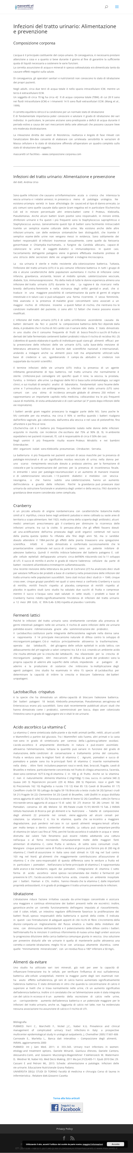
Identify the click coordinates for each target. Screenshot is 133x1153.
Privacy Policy (64, 1128)
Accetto (115, 1144)
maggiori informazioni (93, 1144)
